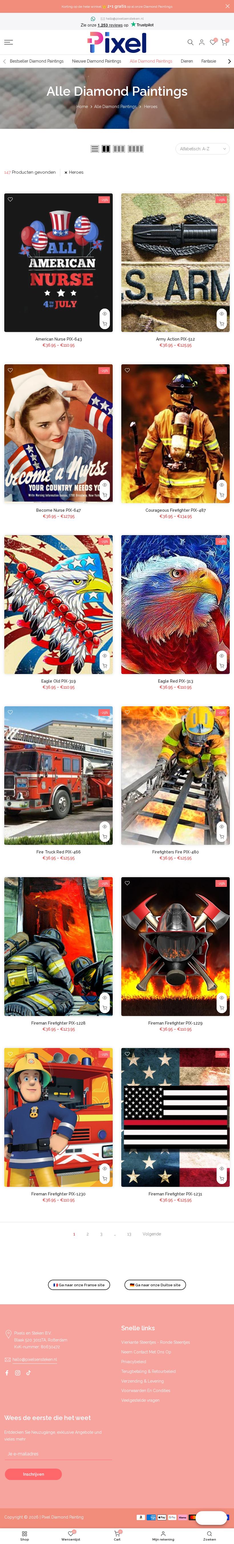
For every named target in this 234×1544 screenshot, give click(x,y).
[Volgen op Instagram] (17, 1372)
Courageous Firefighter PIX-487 (176, 510)
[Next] (229, 61)
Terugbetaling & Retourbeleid (148, 1371)
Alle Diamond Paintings (151, 61)
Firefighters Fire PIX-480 (175, 852)
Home (82, 106)
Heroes (76, 172)
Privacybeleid (133, 1361)
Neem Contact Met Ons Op (146, 1352)
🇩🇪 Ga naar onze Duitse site (155, 1285)
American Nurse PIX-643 (58, 339)
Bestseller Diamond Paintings (37, 61)
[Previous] (5, 61)
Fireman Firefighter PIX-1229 (175, 1023)
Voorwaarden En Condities (145, 1390)
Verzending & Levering (142, 1381)
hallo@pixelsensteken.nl (125, 19)
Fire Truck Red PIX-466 (59, 852)
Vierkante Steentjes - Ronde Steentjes (155, 1342)
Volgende (152, 1234)
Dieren (187, 61)
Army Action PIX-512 (175, 339)
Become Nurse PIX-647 (58, 510)
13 (129, 1234)
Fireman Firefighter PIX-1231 (175, 1194)
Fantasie (208, 61)
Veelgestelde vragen (140, 1400)
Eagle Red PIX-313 (175, 681)
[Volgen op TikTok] (28, 1372)
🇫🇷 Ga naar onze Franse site (79, 1285)
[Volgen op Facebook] (6, 1372)
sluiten (6, 6)
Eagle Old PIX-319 (58, 681)
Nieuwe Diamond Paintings (96, 61)
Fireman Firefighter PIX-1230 (58, 1194)
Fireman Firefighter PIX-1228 (58, 1023)
